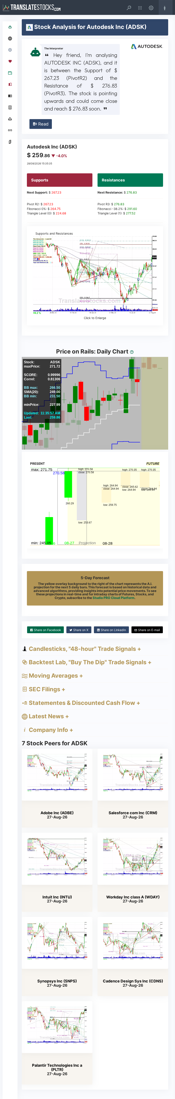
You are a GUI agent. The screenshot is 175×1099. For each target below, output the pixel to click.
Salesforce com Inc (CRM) (133, 813)
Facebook (47, 630)
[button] (128, 7)
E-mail (149, 630)
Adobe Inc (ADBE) (57, 813)
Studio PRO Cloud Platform (113, 598)
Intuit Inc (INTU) (57, 897)
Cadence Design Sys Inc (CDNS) (133, 981)
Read (42, 124)
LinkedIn (113, 630)
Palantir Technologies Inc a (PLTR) (57, 1067)
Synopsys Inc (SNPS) (57, 981)
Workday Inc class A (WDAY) (133, 897)
